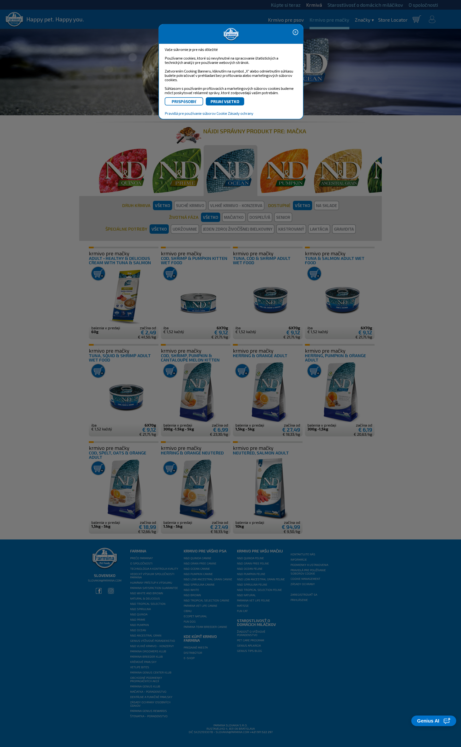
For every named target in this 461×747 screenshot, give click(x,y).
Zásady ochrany (240, 113)
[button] (433, 721)
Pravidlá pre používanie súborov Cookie (196, 113)
